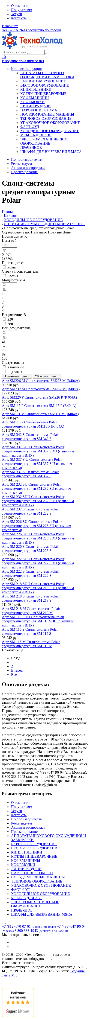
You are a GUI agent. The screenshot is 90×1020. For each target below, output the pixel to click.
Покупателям (21, 10)
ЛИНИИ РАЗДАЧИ (35, 106)
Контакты (19, 18)
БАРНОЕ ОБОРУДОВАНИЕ (43, 81)
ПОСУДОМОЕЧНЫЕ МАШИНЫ (47, 114)
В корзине (23, 61)
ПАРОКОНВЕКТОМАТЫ (41, 110)
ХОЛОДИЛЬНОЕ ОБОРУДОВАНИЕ (49, 131)
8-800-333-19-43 (31, 30)
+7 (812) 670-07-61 (29, 926)
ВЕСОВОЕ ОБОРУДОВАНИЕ (44, 85)
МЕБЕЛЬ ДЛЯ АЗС (35, 135)
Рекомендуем (21, 164)
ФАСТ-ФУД (29, 127)
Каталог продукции (26, 69)
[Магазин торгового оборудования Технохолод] (32, 48)
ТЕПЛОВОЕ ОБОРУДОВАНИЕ (46, 118)
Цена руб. (9, 240)
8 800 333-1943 (41, 931)
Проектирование (24, 172)
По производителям (26, 159)
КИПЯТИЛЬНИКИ (35, 89)
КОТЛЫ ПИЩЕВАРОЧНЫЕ (43, 94)
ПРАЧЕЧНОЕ (31, 147)
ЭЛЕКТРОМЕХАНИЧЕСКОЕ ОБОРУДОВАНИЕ (44, 141)
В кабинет (10, 26)
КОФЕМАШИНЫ (34, 98)
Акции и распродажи (28, 168)
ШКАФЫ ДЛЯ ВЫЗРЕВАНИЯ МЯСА (51, 152)
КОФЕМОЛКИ (32, 102)
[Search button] (47, 53)
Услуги (16, 14)
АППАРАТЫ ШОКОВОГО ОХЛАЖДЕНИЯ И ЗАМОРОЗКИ (47, 75)
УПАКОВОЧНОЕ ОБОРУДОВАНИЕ (50, 123)
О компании (20, 6)
